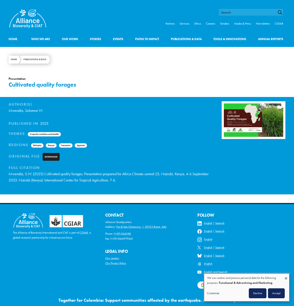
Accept (276, 293)
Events (118, 39)
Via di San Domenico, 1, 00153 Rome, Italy (141, 227)
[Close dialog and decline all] (286, 276)
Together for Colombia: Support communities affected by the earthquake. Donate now (143, 300)
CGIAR (279, 23)
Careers (210, 23)
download (51, 156)
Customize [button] (213, 293)
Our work (70, 39)
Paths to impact (147, 39)
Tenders (224, 23)
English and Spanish (215, 272)
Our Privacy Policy (115, 263)
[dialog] (247, 287)
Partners (170, 23)
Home (13, 39)
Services (184, 23)
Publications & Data (186, 39)
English (208, 223)
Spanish (219, 223)
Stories (95, 39)
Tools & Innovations (229, 39)
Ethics (197, 23)
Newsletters (263, 23)
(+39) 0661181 (122, 234)
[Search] (282, 12)
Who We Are (40, 39)
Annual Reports (270, 39)
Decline (257, 293)
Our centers (112, 258)
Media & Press (242, 23)
